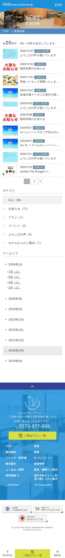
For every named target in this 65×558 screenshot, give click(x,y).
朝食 (36, 452)
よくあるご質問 (15, 469)
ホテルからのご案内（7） (25, 242)
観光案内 (11, 463)
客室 (36, 446)
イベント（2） (18, 225)
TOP (8, 446)
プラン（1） (16, 217)
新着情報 (39, 463)
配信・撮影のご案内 (46, 469)
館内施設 (11, 452)
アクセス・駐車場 (16, 457)
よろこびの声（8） (21, 234)
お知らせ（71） (19, 208)
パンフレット (45, 457)
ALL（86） (15, 200)
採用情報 (11, 475)
